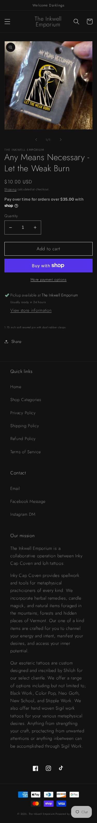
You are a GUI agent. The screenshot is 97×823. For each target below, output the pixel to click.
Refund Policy (23, 439)
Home (15, 387)
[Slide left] (36, 139)
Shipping (10, 189)
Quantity (11, 216)
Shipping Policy (24, 426)
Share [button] (16, 341)
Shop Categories (25, 400)
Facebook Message (28, 501)
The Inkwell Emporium (42, 814)
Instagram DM (22, 514)
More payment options (49, 279)
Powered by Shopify (68, 814)
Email (15, 488)
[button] (7, 21)
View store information (30, 310)
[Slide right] (60, 139)
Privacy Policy (23, 413)
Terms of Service (25, 452)
